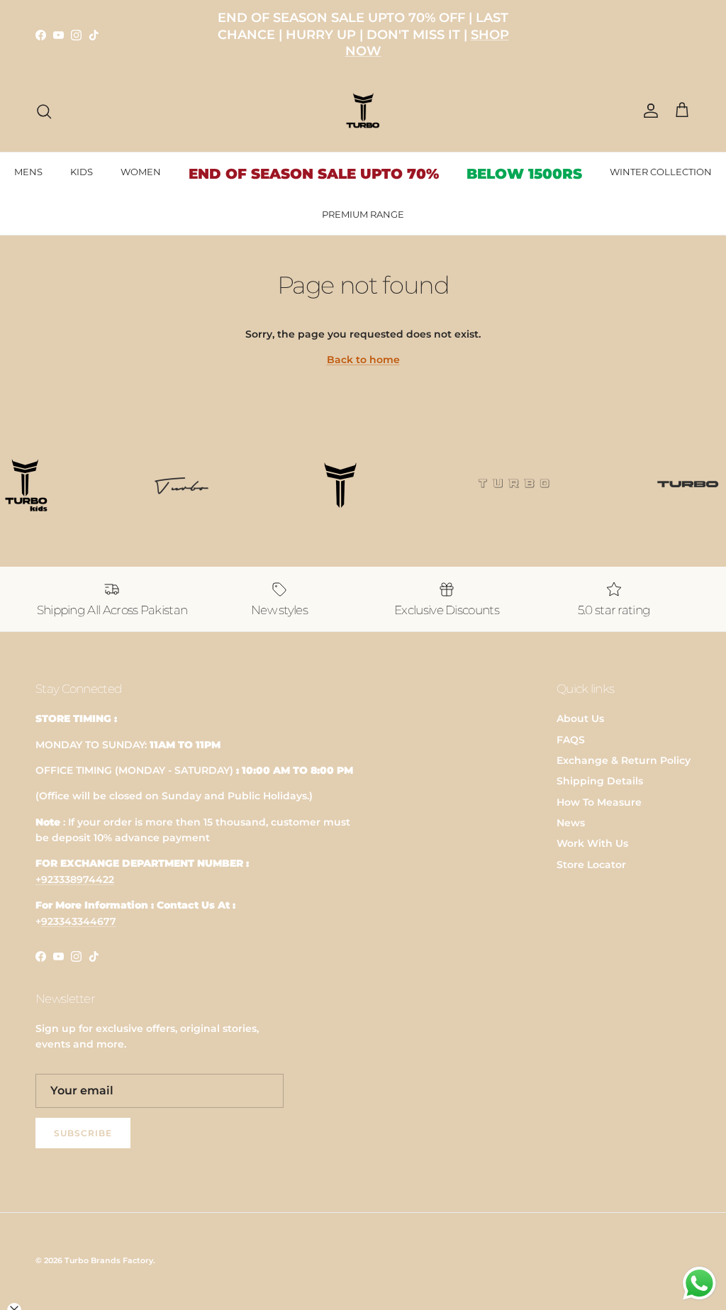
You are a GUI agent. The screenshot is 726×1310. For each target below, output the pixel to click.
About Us (580, 718)
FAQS (571, 739)
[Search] (43, 111)
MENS (28, 171)
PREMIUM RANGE (363, 214)
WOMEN (141, 171)
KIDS (81, 171)
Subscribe (83, 1133)
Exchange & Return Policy (624, 760)
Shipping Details (600, 781)
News (571, 822)
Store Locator (591, 864)
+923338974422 (74, 879)
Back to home (363, 359)
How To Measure (599, 802)
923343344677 (78, 921)
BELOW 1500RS (524, 173)
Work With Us (592, 843)
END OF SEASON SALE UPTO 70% (314, 173)
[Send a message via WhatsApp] (699, 1283)
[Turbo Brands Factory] (363, 111)
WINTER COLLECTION (661, 171)
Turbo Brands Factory (109, 1260)
